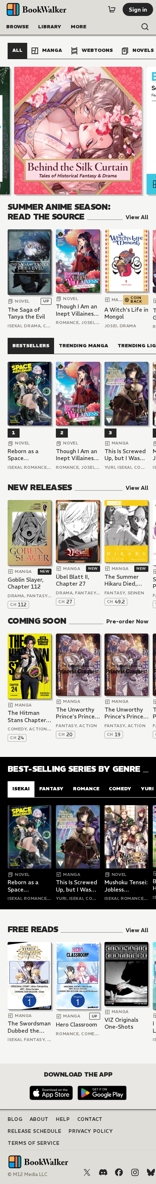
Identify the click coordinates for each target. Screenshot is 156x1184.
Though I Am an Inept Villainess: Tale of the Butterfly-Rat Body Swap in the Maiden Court (77, 310)
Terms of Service (33, 1143)
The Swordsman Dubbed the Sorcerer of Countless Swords (29, 1027)
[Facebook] (119, 1172)
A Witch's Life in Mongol (126, 313)
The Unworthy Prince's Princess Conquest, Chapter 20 (78, 713)
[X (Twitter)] (87, 1172)
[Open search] (145, 27)
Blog (15, 1119)
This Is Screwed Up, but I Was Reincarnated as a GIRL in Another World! (126, 455)
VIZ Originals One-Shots (121, 1023)
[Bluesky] (151, 1172)
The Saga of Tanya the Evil (26, 313)
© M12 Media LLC (28, 1174)
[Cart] (112, 9)
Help (63, 1119)
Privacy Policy (91, 1131)
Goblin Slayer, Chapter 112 (26, 583)
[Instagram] (135, 1172)
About (39, 1119)
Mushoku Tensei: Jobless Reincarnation (126, 886)
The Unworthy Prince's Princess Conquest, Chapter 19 (126, 713)
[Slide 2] (78, 130)
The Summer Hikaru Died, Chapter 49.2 (122, 580)
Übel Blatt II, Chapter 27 (72, 580)
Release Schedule (34, 1131)
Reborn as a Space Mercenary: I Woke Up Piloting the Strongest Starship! (24, 455)
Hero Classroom (76, 1024)
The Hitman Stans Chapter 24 (27, 716)
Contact (90, 1119)
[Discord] (103, 1172)
